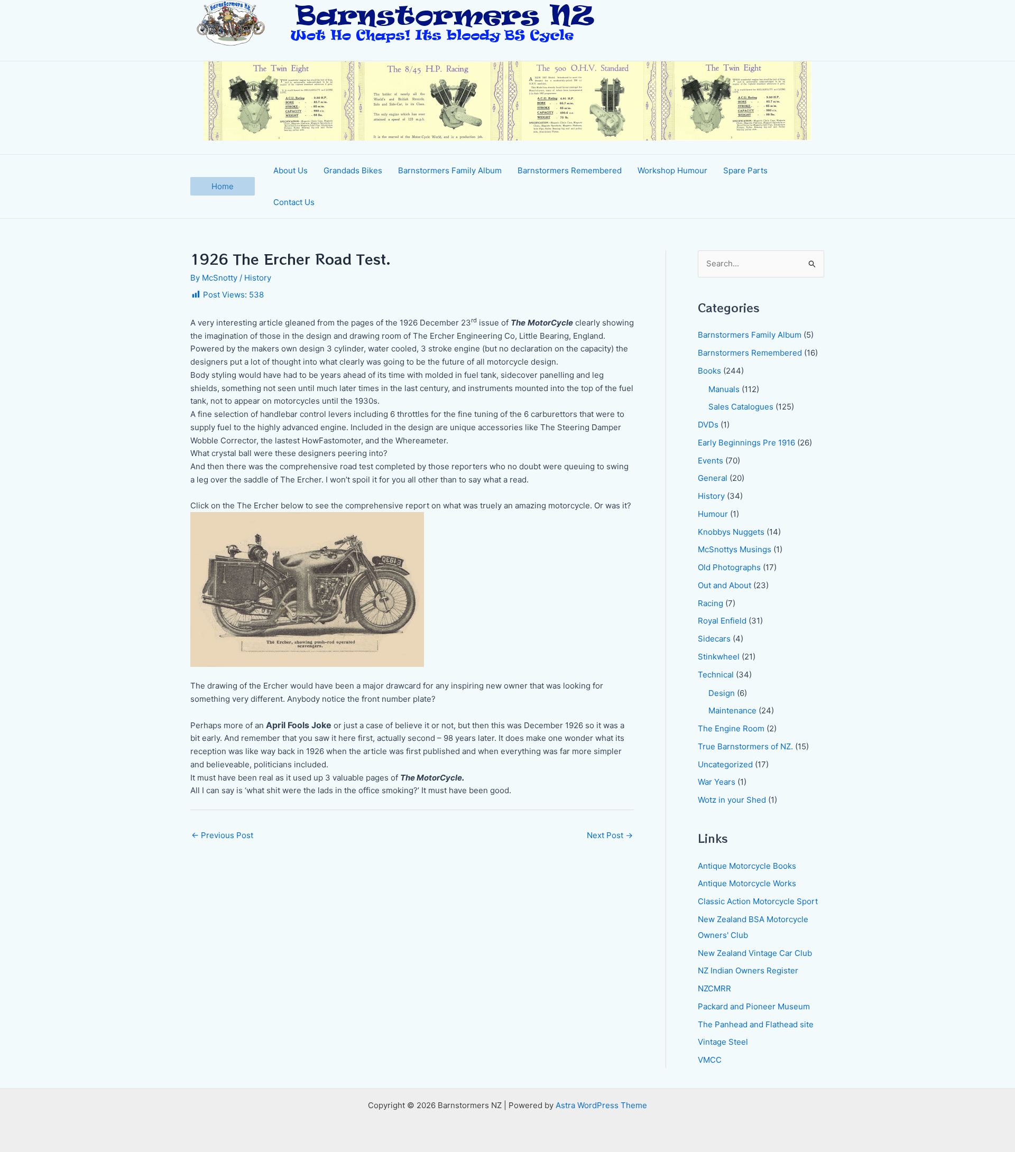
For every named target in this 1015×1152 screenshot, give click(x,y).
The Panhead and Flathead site (756, 1024)
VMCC (710, 1060)
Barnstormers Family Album (450, 170)
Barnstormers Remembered (570, 170)
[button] (222, 186)
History (257, 278)
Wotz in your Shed (732, 800)
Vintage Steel (723, 1042)
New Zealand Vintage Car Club (755, 953)
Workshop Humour (672, 170)
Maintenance (732, 710)
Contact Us (294, 202)
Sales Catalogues (740, 407)
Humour (713, 514)
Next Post (610, 835)
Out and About (724, 585)
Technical (716, 675)
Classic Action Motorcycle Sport (758, 901)
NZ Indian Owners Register (748, 970)
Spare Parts (745, 170)
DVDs (708, 425)
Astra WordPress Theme (601, 1105)
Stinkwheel (719, 657)
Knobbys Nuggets (731, 532)
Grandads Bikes (353, 170)
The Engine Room (731, 728)
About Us (290, 170)
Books (709, 371)
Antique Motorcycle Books (747, 866)
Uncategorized (725, 764)
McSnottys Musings (734, 549)
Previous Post (222, 835)
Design (721, 693)
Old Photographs (729, 567)
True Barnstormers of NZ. (745, 746)
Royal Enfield (722, 621)
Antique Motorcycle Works (747, 883)
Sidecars (714, 639)
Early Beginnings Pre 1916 (746, 443)
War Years (716, 782)
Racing (710, 603)
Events (710, 461)
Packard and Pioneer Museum (754, 1006)
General (712, 478)
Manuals (724, 389)
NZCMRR (714, 988)
